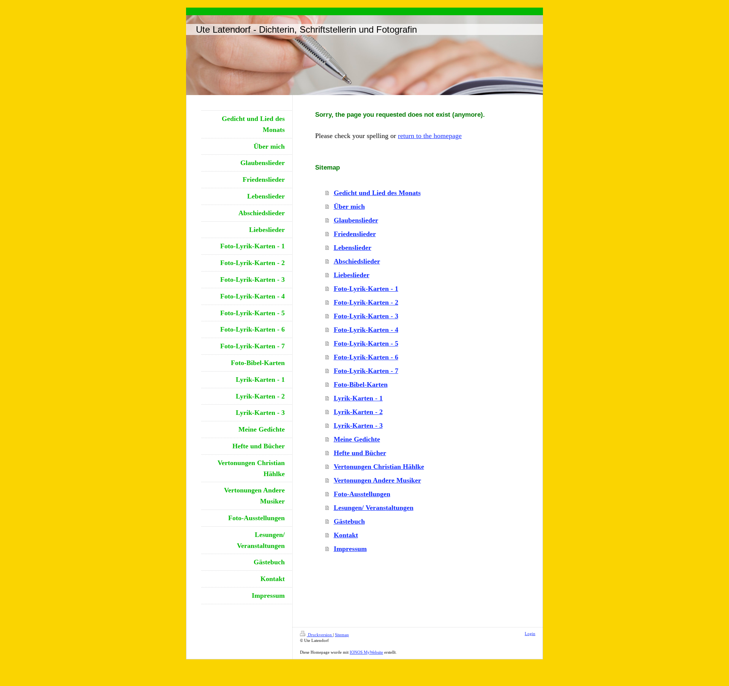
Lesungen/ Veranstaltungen (373, 507)
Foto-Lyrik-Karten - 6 (366, 357)
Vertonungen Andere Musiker (377, 480)
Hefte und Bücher (360, 453)
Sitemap (342, 634)
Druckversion (320, 634)
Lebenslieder (352, 247)
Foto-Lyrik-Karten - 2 (366, 302)
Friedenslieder (355, 234)
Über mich (349, 206)
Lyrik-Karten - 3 (358, 425)
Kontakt (346, 535)
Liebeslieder (351, 275)
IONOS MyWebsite (366, 652)
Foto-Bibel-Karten (361, 384)
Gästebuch (349, 521)
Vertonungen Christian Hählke (379, 466)
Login (530, 633)
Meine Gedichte (357, 439)
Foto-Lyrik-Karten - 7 (366, 371)
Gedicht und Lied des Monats (377, 193)
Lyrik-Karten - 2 (358, 412)
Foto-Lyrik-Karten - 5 (366, 343)
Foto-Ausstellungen (362, 494)
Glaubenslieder (356, 220)
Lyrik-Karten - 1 (358, 398)
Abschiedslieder (357, 261)
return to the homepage (430, 136)
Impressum (350, 549)
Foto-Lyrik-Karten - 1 (366, 288)
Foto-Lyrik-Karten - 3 (366, 316)
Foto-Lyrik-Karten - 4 (366, 329)
